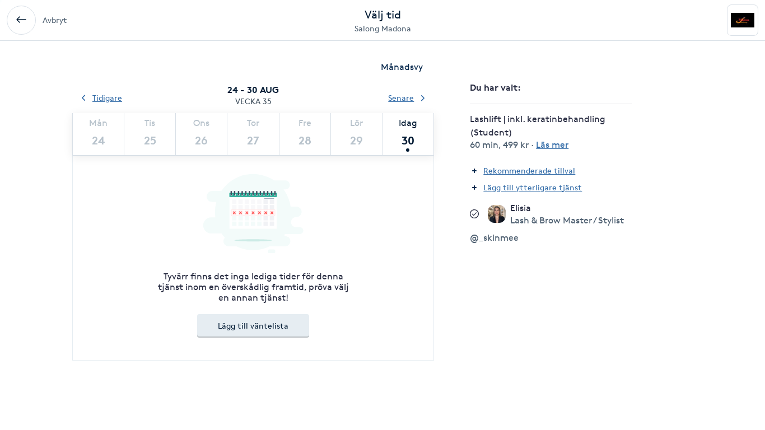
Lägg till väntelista (253, 325)
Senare (401, 97)
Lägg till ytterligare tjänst (532, 187)
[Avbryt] (21, 20)
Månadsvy (402, 67)
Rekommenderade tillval (529, 170)
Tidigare (107, 97)
